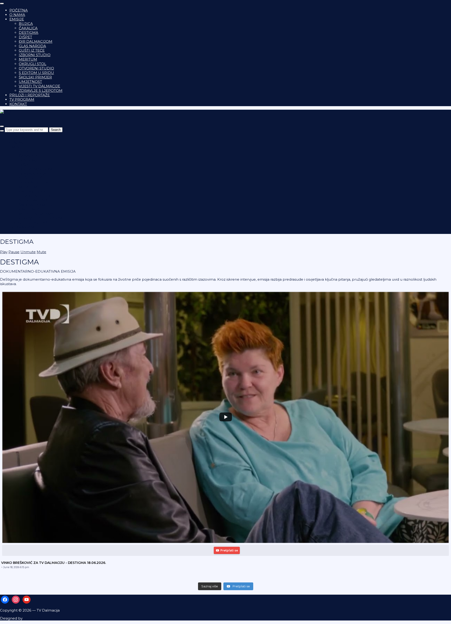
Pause (13, 252)
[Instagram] (16, 599)
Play (4, 252)
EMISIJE (16, 19)
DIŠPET (25, 37)
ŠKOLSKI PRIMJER (35, 77)
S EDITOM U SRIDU (36, 72)
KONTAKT (18, 104)
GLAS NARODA (32, 46)
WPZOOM (32, 618)
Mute (41, 252)
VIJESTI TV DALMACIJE (39, 86)
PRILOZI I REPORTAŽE (29, 95)
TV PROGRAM (21, 99)
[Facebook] (5, 599)
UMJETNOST (30, 81)
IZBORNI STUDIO (35, 55)
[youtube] (27, 599)
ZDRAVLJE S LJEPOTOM (40, 90)
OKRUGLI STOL (32, 64)
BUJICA (26, 23)
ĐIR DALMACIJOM (35, 41)
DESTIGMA (28, 32)
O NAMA (17, 14)
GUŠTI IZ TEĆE (32, 50)
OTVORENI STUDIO (36, 68)
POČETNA (18, 10)
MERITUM (28, 59)
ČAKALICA (28, 28)
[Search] (2, 131)
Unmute (28, 252)
